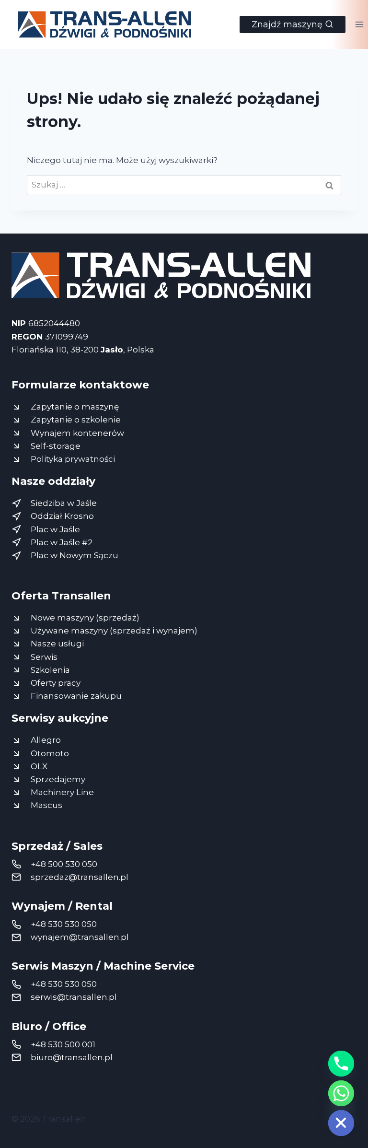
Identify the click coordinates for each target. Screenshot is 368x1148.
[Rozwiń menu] (359, 24)
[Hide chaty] (341, 1123)
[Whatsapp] (341, 1093)
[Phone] (341, 1064)
